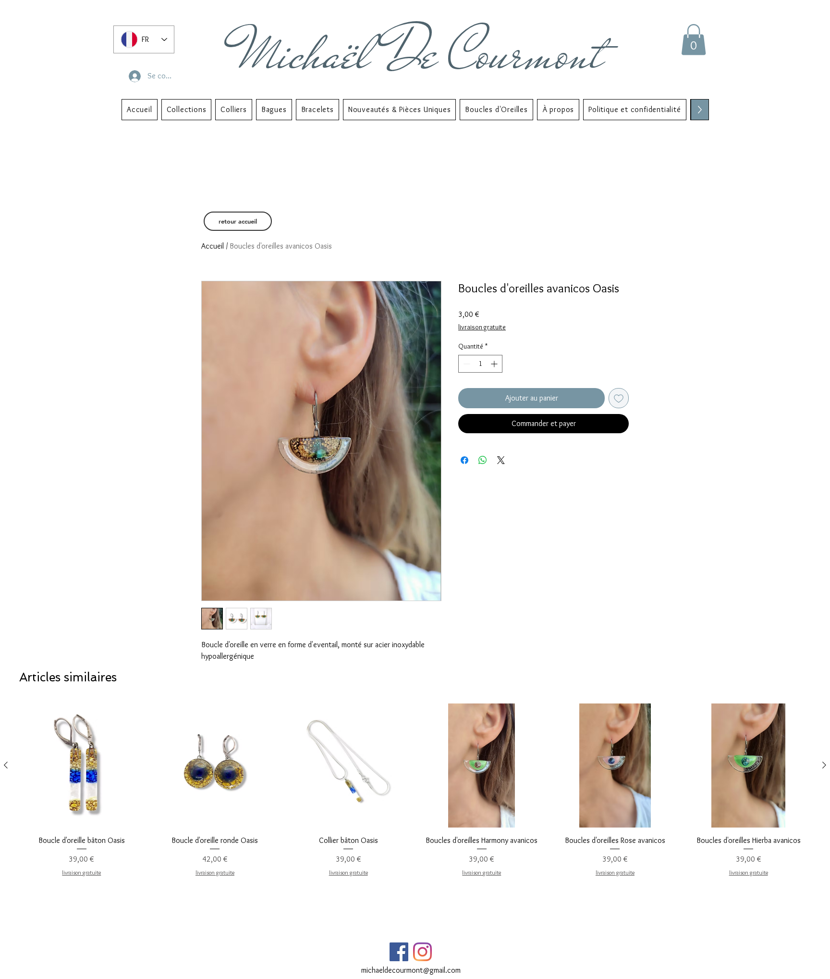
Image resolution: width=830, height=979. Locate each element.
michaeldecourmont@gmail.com (411, 970)
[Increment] (495, 363)
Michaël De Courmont (421, 54)
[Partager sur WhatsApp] (482, 460)
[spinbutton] (480, 363)
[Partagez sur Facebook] (464, 460)
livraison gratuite (482, 327)
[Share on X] (501, 460)
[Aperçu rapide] (82, 765)
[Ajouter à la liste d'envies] (619, 398)
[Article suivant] (824, 765)
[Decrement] (466, 363)
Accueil (212, 246)
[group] (415, 790)
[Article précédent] (6, 765)
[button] (694, 39)
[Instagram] (422, 951)
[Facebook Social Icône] (399, 951)
